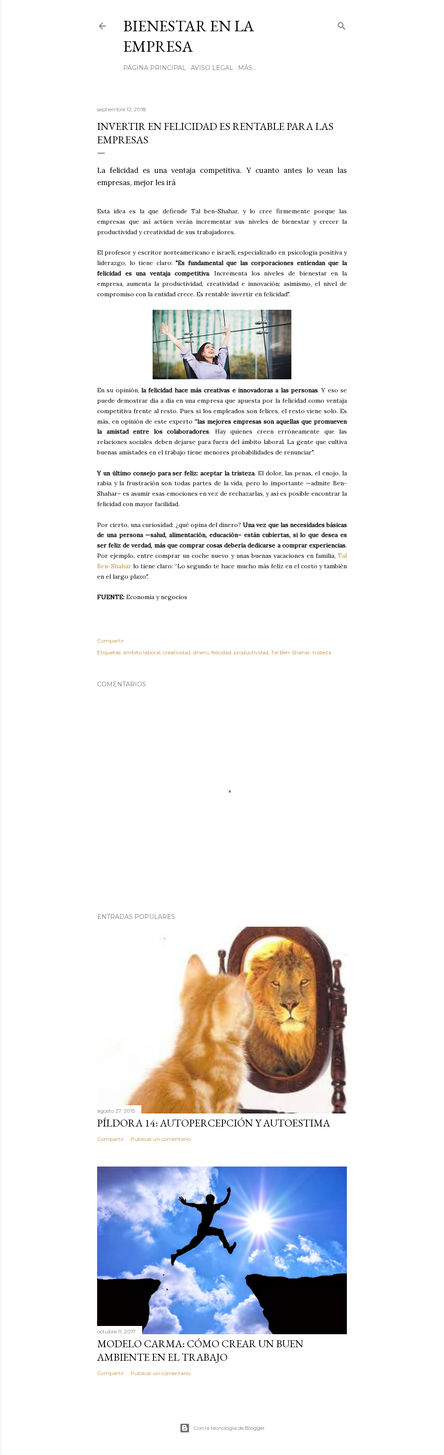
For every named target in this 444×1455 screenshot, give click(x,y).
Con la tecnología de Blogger (229, 1428)
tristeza (322, 652)
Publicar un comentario (160, 1139)
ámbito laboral (141, 652)
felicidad (221, 652)
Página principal (154, 68)
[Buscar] (341, 24)
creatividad (176, 652)
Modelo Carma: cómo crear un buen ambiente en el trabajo (200, 1350)
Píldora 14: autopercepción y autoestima (213, 1123)
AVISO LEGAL (212, 68)
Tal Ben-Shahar (290, 652)
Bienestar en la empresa (188, 36)
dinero (201, 652)
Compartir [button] (110, 640)
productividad (251, 652)
